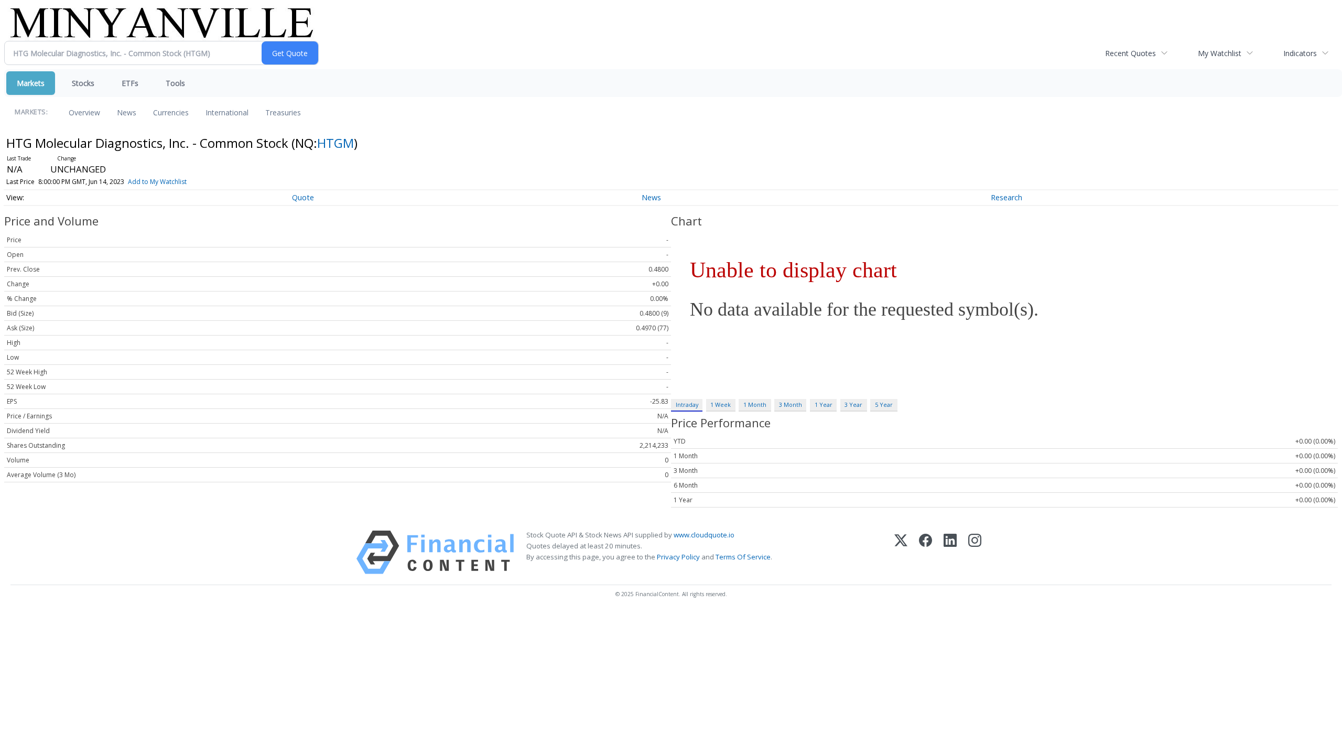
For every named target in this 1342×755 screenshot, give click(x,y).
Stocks (83, 83)
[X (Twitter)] (901, 552)
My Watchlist (1219, 53)
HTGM (335, 143)
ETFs (130, 83)
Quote (303, 197)
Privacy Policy (678, 557)
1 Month (754, 404)
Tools (175, 83)
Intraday (687, 404)
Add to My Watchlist (157, 181)
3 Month (790, 404)
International (226, 112)
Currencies (171, 112)
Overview (84, 112)
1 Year (823, 404)
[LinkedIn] (950, 552)
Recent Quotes (1130, 53)
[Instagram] (975, 552)
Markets (31, 83)
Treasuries (283, 112)
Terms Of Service (743, 557)
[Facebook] (925, 552)
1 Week (720, 404)
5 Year (884, 404)
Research (1006, 197)
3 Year (853, 404)
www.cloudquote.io (704, 535)
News (126, 112)
